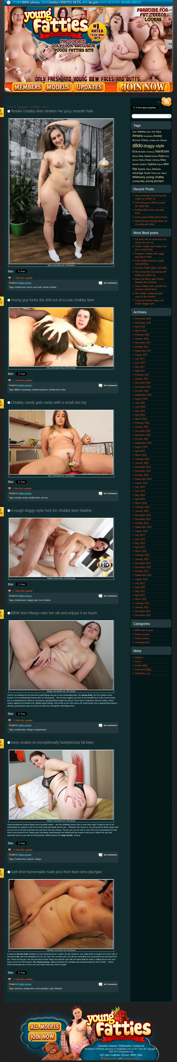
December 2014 (143, 467)
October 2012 (141, 571)
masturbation (40, 729)
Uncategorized (142, 642)
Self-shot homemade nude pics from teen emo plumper (56, 872)
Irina (63, 390)
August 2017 (141, 354)
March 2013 (141, 551)
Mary (163, 159)
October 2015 (141, 439)
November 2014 (143, 471)
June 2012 (140, 587)
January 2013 (141, 559)
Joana (147, 156)
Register (139, 657)
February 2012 (142, 603)
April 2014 (140, 499)
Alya (158, 131)
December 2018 (143, 318)
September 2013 (143, 527)
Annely (157, 136)
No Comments (110, 283)
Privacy (125, 1055)
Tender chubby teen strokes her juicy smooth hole (52, 111)
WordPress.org (142, 673)
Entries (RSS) (111, 1058)
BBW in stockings (23, 390)
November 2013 (143, 519)
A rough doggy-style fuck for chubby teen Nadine (51, 510)
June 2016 (140, 406)
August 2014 (141, 483)
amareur (18, 988)
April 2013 (140, 547)
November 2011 (143, 615)
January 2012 (141, 607)
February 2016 (142, 423)
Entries (141, 665)
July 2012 (140, 583)
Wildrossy (138, 177)
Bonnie (136, 140)
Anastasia (148, 136)
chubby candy (21, 498)
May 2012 (140, 591)
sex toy (44, 498)
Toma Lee (155, 173)
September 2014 (143, 479)
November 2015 (143, 435)
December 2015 (143, 431)
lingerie (30, 859)
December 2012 (143, 563)
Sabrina (152, 164)
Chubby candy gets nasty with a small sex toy (49, 402)
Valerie (164, 173)
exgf (51, 988)
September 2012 (143, 575)
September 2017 (143, 350)
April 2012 (140, 595)
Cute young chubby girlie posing (151, 217)
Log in (138, 661)
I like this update (23, 278)
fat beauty (150, 152)
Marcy (142, 160)
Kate (161, 156)
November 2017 (143, 342)
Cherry (144, 140)
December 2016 (143, 382)
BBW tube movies (144, 630)
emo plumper (42, 988)
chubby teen (20, 287)
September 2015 (143, 443)
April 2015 (140, 451)
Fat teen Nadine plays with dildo (151, 267)
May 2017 (140, 367)
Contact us (138, 1045)
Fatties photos (24, 283)
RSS (164, 101)
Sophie (141, 169)
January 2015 (141, 463)
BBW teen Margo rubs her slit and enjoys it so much (54, 613)
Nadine (47, 600)
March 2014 (141, 503)
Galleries (115, 1055)
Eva (134, 151)
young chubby (155, 177)
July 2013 (140, 535)
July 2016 (140, 402)
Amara (137, 136)
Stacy (148, 169)
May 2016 (140, 411)
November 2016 (143, 387)
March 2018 (141, 330)
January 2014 (141, 511)
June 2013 (140, 539)
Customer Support (107, 1045)
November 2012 (143, 567)
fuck (41, 600)
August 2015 (141, 447)
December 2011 (143, 611)
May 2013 (140, 543)
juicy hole (37, 287)
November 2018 (143, 322)
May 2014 (140, 495)
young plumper (155, 181)
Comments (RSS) (131, 1058)
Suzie (147, 172)
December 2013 (143, 515)
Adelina (141, 131)
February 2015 (142, 459)
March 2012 (141, 599)
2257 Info (105, 1055)
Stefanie (58, 988)
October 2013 (141, 523)
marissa (156, 160)
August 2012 (141, 579)
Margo (30, 729)
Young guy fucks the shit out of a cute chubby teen (52, 300)
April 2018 (140, 326)
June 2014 (140, 491)
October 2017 (141, 346)
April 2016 (140, 415)
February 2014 (142, 507)
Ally (153, 132)
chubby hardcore (40, 390)
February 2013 (142, 555)
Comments (143, 669)
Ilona (29, 287)
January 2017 (141, 378)
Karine (155, 156)
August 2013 (141, 531)
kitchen (135, 160)
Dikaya (163, 140)
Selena (160, 164)
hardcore (162, 151)
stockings (137, 172)
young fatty (138, 181)
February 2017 (142, 374)
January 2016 (141, 426)
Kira (167, 156)
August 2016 (141, 398)
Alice (148, 132)
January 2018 (141, 338)
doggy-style (32, 600)
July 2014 (140, 487)
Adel (134, 132)
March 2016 (141, 419)
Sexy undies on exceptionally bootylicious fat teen (52, 742)
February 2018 (142, 334)
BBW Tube (136, 1055)
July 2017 (140, 358)
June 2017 (140, 362)
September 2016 (143, 395)
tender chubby (49, 287)
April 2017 (140, 370)
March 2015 (141, 455)
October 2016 (141, 391)
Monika (135, 164)
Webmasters (125, 1045)
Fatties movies (25, 385)
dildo (137, 145)
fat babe (142, 152)
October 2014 (141, 475)
